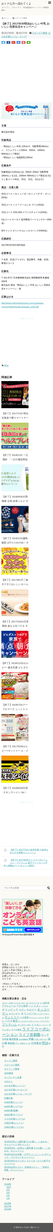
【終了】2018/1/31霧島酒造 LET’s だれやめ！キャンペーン (15, 542)
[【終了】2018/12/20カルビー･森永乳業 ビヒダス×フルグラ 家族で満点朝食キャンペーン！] (15, 644)
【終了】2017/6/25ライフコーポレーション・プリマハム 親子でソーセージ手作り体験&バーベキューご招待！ (26, 863)
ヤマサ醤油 (16, 1030)
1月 (8, 1198)
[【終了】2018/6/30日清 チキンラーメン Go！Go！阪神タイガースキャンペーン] (15, 769)
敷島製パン (13, 1043)
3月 (8, 1193)
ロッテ (45, 1034)
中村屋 (5, 1039)
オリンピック (10, 1009)
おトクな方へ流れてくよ (16, 3)
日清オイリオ (25, 1043)
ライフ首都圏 (29, 1035)
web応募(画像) (11, 1110)
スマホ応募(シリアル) (14, 1119)
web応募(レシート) (13, 1102)
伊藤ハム (33, 1039)
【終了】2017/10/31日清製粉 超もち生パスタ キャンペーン (14, 626)
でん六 (15, 1003)
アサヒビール (9, 1006)
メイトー (45, 1025)
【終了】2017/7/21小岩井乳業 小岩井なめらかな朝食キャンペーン (29, 851)
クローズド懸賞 (39, 33)
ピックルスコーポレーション (29, 1021)
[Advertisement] (26, 73)
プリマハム (9, 1024)
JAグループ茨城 (7, 1003)
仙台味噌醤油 (23, 1039)
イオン (37, 1006)
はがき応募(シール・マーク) (18, 1094)
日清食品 (36, 1043)
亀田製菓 (13, 1039)
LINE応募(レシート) (14, 1123)
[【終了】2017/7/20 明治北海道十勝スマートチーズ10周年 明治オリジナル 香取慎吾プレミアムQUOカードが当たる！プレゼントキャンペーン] (15, 394)
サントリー (12, 1017)
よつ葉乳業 (44, 1003)
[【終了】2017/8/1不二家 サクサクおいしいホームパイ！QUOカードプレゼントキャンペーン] (15, 561)
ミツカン (36, 1024)
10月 (8, 1187)
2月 (8, 1195)
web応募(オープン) (13, 1115)
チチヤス (41, 1017)
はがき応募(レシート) (14, 1086)
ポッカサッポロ (24, 1025)
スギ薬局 (24, 1017)
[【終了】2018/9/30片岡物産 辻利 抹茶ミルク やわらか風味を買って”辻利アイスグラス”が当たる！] (15, 477)
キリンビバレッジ (32, 1013)
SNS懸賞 (8, 1073)
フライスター (45, 1021)
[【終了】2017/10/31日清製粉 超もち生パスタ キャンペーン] (15, 602)
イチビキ (44, 1006)
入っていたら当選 (13, 1077)
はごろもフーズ (32, 1003)
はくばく (21, 1003)
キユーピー (14, 1013)
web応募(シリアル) (13, 1106)
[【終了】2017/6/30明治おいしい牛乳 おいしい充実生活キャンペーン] (18, 42)
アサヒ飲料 (22, 1006)
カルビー (31, 1009)
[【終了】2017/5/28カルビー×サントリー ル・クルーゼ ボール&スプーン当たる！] (15, 727)
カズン (22, 1009)
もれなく (8, 1081)
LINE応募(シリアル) (14, 1127)
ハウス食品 (11, 1020)
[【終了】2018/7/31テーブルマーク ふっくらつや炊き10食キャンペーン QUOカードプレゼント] (15, 686)
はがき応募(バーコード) (15, 1090)
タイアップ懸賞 (11, 1069)
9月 (8, 1190)
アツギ (31, 1006)
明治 (6, 365)
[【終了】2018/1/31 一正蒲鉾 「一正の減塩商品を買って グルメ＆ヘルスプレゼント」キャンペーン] (15, 436)
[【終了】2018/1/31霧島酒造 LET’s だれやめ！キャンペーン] (15, 519)
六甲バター (43, 1039)
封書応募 (8, 1098)
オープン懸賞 (10, 1061)
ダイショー (33, 1018)
